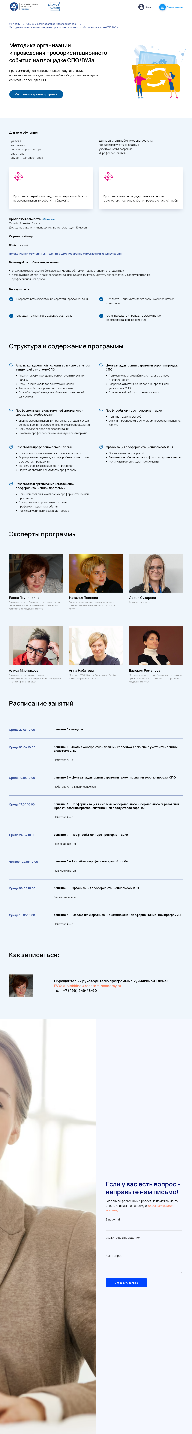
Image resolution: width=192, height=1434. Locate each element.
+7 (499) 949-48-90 (80, 990)
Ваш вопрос (114, 1256)
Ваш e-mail (113, 1219)
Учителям (14, 23)
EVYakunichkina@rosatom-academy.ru (87, 985)
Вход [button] (148, 7)
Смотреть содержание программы (36, 94)
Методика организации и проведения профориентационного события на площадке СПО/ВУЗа (63, 27)
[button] (141, 7)
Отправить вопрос (126, 1282)
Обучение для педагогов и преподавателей (51, 23)
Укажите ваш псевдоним (123, 1237)
